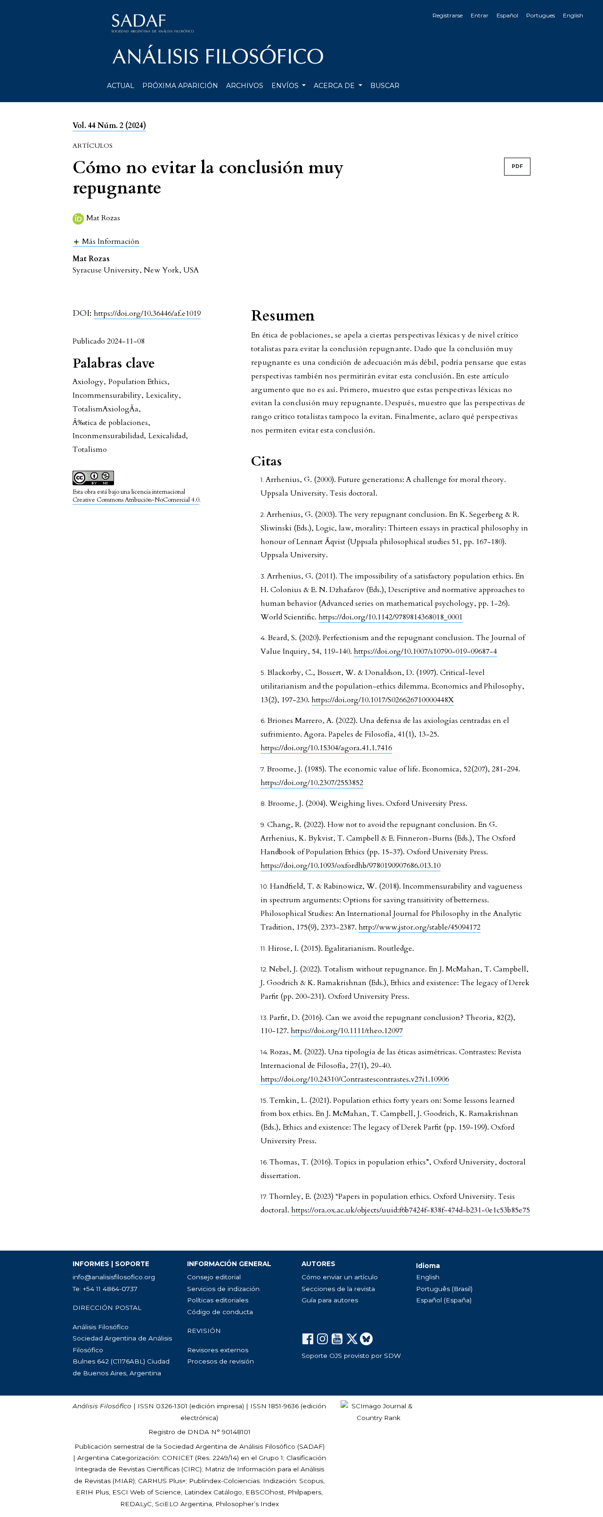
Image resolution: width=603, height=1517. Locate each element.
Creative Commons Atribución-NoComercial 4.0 (136, 500)
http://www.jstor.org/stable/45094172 (420, 927)
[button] (106, 241)
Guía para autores (330, 1300)
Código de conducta (220, 1312)
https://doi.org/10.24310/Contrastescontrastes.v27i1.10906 (355, 1079)
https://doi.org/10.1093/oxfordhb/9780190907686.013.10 (350, 865)
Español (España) (444, 1300)
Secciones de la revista (338, 1288)
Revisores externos (217, 1350)
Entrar (480, 15)
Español (507, 15)
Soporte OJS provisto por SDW (351, 1355)
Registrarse (447, 15)
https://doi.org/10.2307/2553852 (312, 783)
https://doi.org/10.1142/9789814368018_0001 (390, 617)
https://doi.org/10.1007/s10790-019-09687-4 (425, 651)
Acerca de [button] (335, 85)
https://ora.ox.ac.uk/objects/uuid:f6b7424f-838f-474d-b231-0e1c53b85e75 (410, 1210)
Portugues (540, 15)
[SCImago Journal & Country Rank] (378, 1411)
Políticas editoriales (217, 1300)
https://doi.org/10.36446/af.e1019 (147, 313)
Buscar (384, 85)
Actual (120, 85)
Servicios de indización (223, 1288)
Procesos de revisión (220, 1361)
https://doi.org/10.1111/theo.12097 (347, 1031)
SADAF (311, 1446)
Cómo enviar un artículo (340, 1277)
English (573, 15)
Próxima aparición (180, 85)
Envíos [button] (286, 85)
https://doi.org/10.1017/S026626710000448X (382, 700)
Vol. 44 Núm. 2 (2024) (109, 125)
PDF (517, 166)
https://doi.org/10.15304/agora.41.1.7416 (326, 748)
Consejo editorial (214, 1277)
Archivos (244, 85)
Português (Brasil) (444, 1288)
